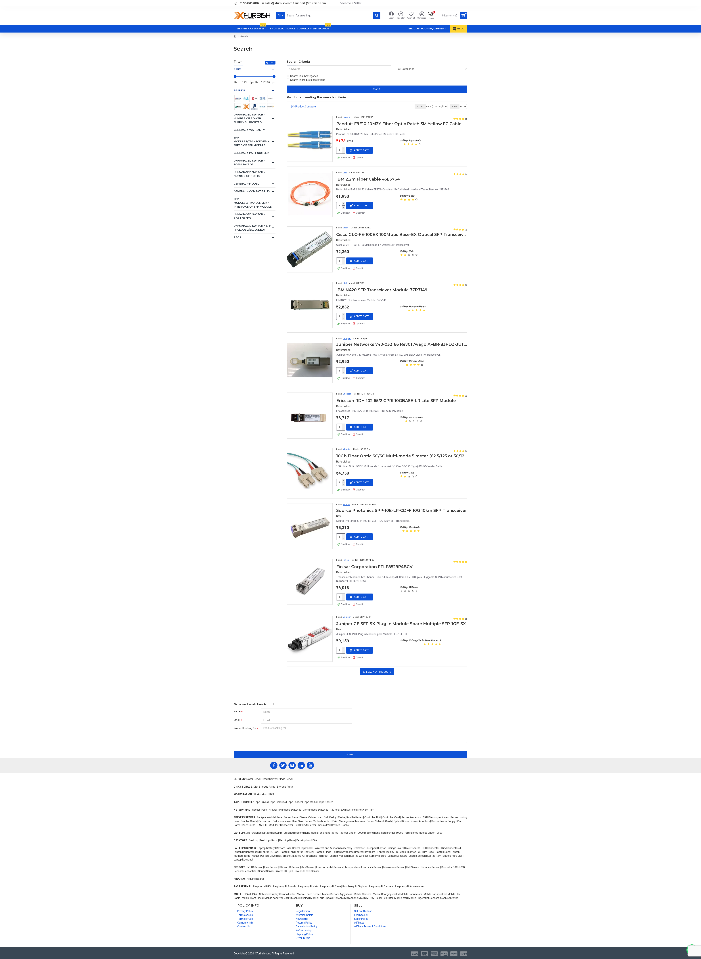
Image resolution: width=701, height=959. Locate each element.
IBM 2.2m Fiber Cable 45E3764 (368, 179)
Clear (271, 62)
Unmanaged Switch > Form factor (249, 162)
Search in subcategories (304, 76)
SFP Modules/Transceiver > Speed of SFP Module (251, 141)
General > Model (246, 183)
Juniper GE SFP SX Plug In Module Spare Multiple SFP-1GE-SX (401, 623)
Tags (237, 237)
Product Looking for (245, 728)
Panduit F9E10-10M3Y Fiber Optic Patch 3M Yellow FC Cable (398, 123)
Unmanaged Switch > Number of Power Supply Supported (249, 118)
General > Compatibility (252, 191)
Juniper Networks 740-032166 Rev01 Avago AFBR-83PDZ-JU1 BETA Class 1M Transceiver (401, 344)
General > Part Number (251, 153)
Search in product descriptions (307, 79)
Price (238, 69)
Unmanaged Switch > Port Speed (249, 216)
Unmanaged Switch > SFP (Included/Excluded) (252, 227)
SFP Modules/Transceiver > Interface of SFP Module (253, 202)
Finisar (346, 560)
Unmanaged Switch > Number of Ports (249, 174)
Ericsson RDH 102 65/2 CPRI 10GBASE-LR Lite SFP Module (396, 400)
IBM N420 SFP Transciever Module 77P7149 (381, 289)
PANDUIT (347, 117)
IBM (345, 172)
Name (237, 711)
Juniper (347, 338)
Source (346, 504)
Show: (455, 106)
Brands (239, 90)
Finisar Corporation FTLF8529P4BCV (374, 566)
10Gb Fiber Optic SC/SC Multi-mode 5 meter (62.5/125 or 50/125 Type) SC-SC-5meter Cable (401, 456)
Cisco (345, 228)
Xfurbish (347, 449)
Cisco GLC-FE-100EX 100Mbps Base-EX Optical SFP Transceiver (401, 234)
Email (237, 719)
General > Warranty (249, 130)
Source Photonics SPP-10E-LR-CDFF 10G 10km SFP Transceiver (401, 510)
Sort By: (420, 106)
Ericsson (347, 394)
